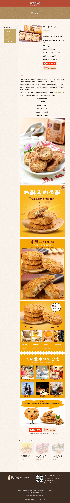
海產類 (8, 38)
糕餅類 (8, 31)
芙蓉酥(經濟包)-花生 (26, 456)
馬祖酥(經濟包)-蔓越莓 (41, 456)
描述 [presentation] (22, 75)
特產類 (8, 34)
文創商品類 (9, 41)
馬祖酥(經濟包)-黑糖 (57, 456)
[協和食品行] (34, 3)
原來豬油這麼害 (57, 93)
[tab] (22, 75)
